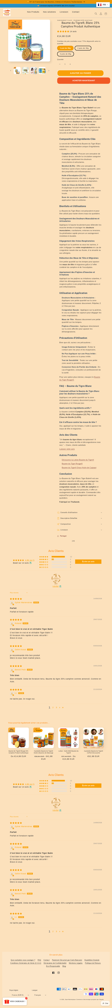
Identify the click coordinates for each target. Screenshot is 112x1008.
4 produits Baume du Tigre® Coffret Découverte (93, 752)
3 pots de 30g (65, 54)
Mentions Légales (76, 963)
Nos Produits (33, 12)
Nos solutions (49, 12)
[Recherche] (96, 13)
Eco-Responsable (53, 966)
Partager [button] (63, 536)
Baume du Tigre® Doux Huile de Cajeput (79, 468)
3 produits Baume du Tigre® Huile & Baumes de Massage (43, 752)
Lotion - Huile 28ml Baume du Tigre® (68, 752)
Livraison (64, 12)
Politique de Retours (93, 963)
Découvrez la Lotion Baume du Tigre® (78, 460)
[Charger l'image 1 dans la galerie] (17, 70)
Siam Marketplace (70, 999)
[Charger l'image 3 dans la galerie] (33, 70)
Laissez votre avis (67, 449)
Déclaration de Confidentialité (55, 963)
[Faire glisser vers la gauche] (10, 70)
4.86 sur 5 (30, 560)
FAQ (39, 960)
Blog (64, 966)
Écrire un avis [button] (88, 562)
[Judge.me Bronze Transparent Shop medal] (56, 578)
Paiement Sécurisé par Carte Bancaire (67, 960)
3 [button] (56, 707)
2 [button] (53, 707)
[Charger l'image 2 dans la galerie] (25, 70)
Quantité (60, 59)
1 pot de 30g (65, 48)
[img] (16, 599)
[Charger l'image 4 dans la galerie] (42, 70)
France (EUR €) (18, 995)
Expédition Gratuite (92, 960)
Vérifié (55, 586)
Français (37, 995)
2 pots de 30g (83, 48)
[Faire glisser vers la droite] (48, 70)
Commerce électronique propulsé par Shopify (90, 999)
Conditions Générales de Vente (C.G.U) (25, 963)
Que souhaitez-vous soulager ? (23, 960)
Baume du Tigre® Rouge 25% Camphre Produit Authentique (18, 752)
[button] (63, 31)
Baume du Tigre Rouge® (72, 464)
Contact (75, 12)
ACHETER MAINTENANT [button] (83, 80)
